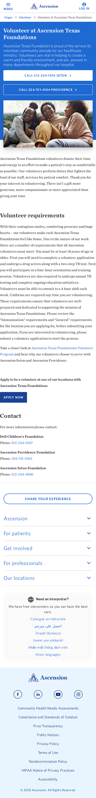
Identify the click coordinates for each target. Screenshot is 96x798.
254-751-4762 (21, 458)
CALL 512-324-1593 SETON (46, 75)
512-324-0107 (22, 442)
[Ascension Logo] (48, 681)
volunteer (25, 17)
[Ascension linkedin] (38, 694)
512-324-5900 (22, 474)
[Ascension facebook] (17, 694)
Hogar (8, 17)
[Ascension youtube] (58, 694)
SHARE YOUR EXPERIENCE (48, 499)
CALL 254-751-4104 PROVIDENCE (46, 90)
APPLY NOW (13, 397)
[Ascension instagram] (78, 694)
